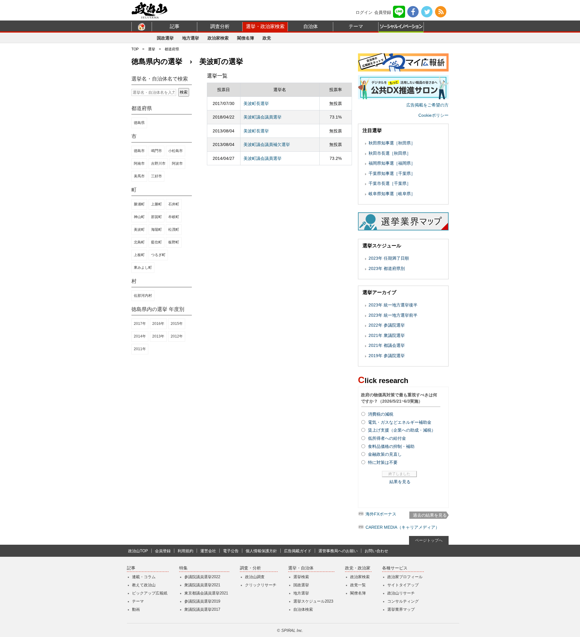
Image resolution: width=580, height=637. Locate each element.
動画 (136, 609)
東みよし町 (143, 267)
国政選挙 (165, 38)
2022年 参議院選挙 (387, 325)
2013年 (158, 336)
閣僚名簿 (245, 38)
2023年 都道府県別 (387, 268)
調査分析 (220, 26)
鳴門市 (156, 151)
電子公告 (231, 551)
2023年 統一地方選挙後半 (393, 305)
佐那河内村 (143, 295)
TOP (135, 49)
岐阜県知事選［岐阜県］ (392, 193)
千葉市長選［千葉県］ (390, 183)
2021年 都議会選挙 (387, 345)
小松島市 (175, 151)
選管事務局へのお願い (338, 551)
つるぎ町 (158, 255)
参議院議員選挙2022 (202, 577)
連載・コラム (144, 577)
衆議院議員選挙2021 (202, 585)
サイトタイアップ (403, 585)
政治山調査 (255, 577)
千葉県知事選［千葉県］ (392, 173)
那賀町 (156, 217)
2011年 (140, 349)
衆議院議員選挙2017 (202, 609)
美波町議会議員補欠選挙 (266, 144)
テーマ (356, 26)
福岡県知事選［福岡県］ (392, 163)
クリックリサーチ (260, 585)
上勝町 (156, 204)
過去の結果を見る (430, 515)
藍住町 (156, 242)
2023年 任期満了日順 (389, 258)
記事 (174, 26)
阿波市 (177, 163)
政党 (267, 38)
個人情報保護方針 (261, 551)
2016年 (158, 324)
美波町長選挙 (256, 103)
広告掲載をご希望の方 (427, 105)
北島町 (139, 242)
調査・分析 (250, 568)
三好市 (156, 176)
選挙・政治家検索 (265, 26)
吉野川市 (158, 163)
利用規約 (185, 551)
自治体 (310, 26)
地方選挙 (190, 38)
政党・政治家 (357, 568)
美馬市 (139, 176)
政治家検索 (218, 38)
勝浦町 (139, 204)
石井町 (173, 204)
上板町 (139, 255)
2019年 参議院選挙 (387, 355)
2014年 (140, 336)
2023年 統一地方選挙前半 (393, 315)
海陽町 (156, 229)
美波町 (139, 229)
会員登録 (382, 12)
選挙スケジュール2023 (313, 601)
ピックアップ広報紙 (149, 593)
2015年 (177, 324)
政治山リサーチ (401, 593)
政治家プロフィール (405, 577)
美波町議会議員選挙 (262, 117)
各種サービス (395, 568)
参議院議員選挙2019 (202, 601)
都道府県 (172, 49)
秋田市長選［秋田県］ (390, 153)
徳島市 (139, 151)
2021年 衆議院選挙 (387, 335)
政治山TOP (138, 551)
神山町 (139, 217)
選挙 (151, 49)
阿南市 (139, 163)
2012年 (177, 336)
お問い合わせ (376, 551)
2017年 (140, 324)
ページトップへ (429, 540)
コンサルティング (403, 601)
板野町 (173, 242)
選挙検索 (301, 577)
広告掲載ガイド (297, 551)
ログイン (364, 12)
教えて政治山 (144, 585)
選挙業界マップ (401, 609)
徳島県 (139, 123)
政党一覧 (358, 585)
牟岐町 (173, 217)
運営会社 (208, 551)
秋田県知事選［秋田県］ (392, 143)
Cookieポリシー (433, 115)
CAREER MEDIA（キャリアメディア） (403, 527)
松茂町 (173, 229)
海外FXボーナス (381, 514)
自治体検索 (303, 609)
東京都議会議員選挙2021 (206, 593)
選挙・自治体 (301, 568)
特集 (183, 568)
